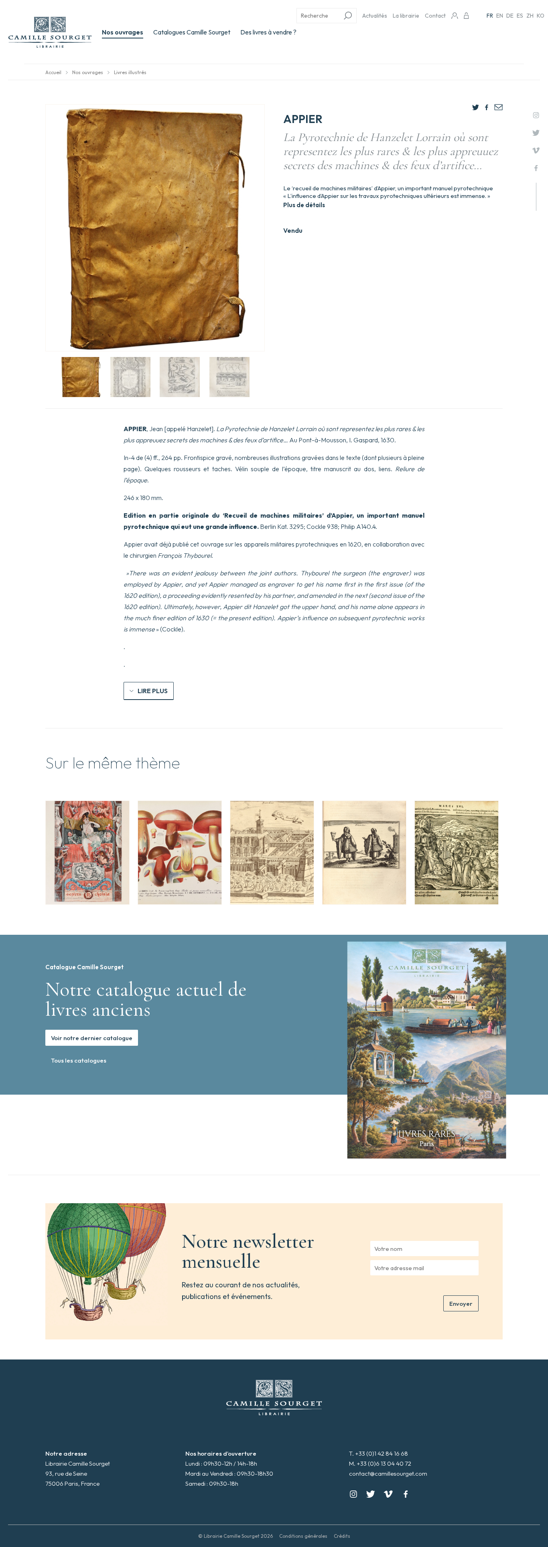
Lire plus (153, 691)
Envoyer (461, 1303)
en (499, 15)
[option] (87, 853)
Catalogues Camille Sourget (191, 32)
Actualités (374, 15)
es (520, 15)
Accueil (53, 72)
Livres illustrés (130, 72)
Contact (435, 15)
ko (540, 15)
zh (530, 15)
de (509, 15)
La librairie (406, 15)
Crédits (342, 1536)
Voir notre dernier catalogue (91, 1038)
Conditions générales (303, 1536)
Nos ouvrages (122, 32)
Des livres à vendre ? (268, 32)
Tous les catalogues (78, 1060)
